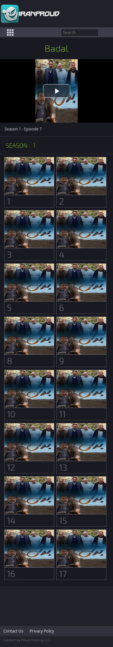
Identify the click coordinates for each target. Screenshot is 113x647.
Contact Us (13, 631)
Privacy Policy (42, 631)
